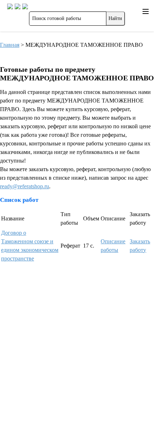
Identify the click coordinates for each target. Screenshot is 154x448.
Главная (9, 45)
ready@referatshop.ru (24, 186)
